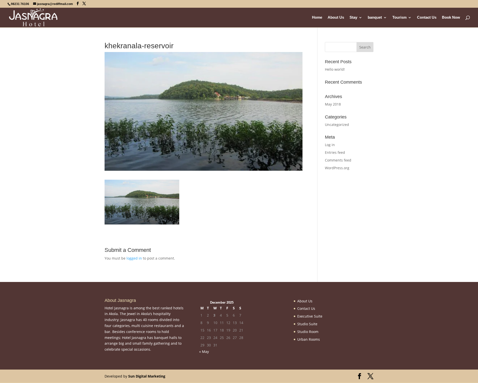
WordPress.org (337, 167)
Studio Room (307, 331)
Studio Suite (307, 324)
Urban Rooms (308, 339)
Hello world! (335, 69)
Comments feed (338, 160)
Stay (353, 17)
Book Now (451, 17)
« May (204, 351)
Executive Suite (309, 316)
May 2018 (333, 104)
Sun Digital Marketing (146, 376)
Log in (330, 144)
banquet (375, 17)
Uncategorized (337, 124)
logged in (134, 258)
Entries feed (335, 152)
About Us (336, 17)
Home (317, 17)
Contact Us (426, 17)
